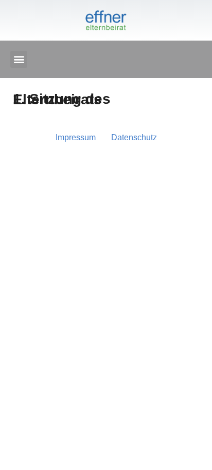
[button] (18, 59)
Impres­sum (76, 137)
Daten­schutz (134, 137)
